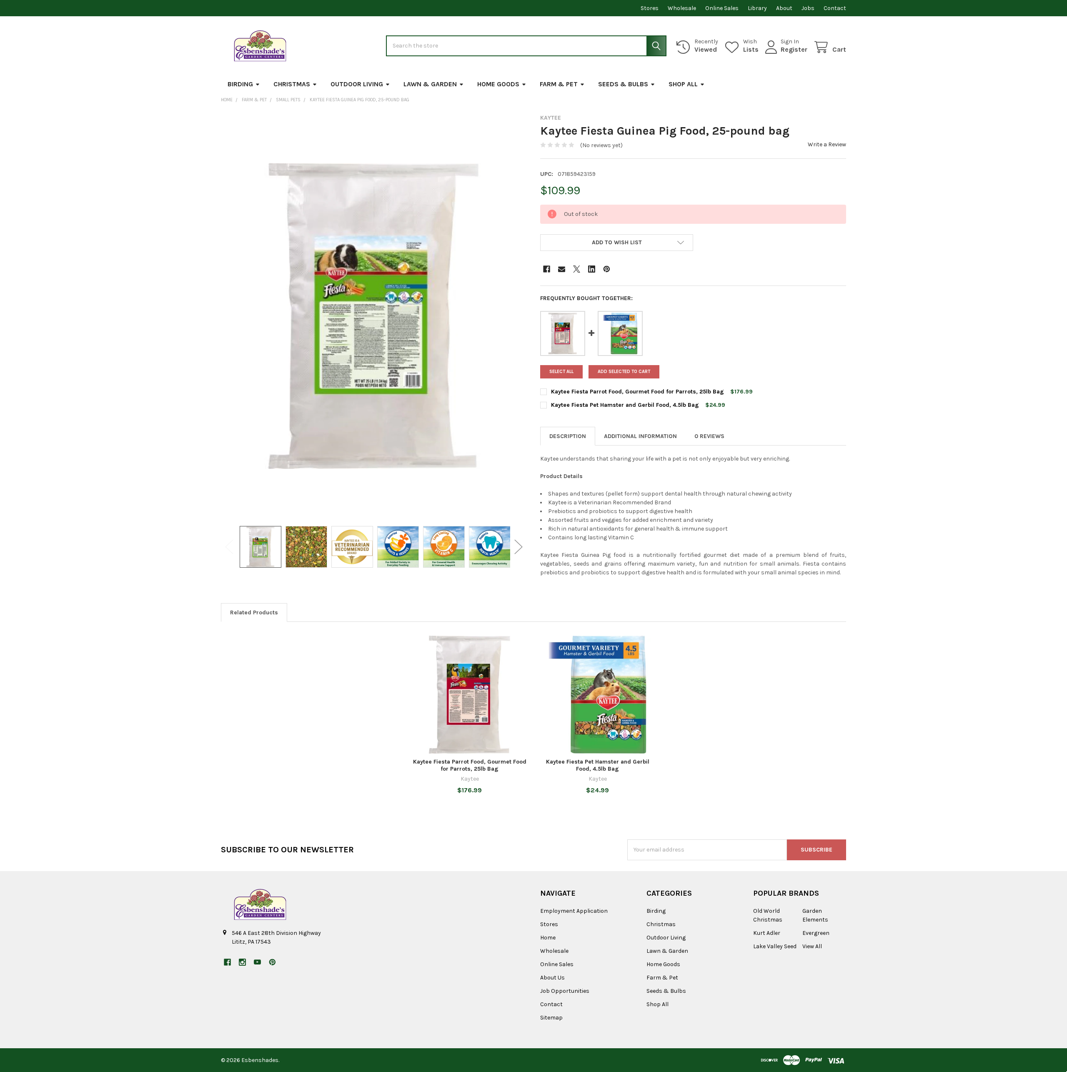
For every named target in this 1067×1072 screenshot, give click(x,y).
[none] (374, 315)
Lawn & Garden (430, 84)
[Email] (561, 269)
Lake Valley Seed (774, 946)
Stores (650, 8)
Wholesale (682, 8)
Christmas (291, 84)
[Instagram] (242, 962)
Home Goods (498, 84)
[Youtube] (257, 962)
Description (567, 436)
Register (794, 49)
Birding (240, 84)
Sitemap (551, 1017)
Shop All (683, 84)
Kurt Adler (766, 933)
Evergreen (815, 933)
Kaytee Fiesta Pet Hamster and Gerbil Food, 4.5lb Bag (625, 404)
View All (812, 946)
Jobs (808, 8)
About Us (552, 977)
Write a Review (827, 144)
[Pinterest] (606, 269)
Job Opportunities (564, 990)
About (784, 8)
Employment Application (574, 910)
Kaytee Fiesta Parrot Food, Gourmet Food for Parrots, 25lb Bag (637, 391)
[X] (576, 269)
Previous (229, 547)
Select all (561, 371)
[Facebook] (546, 269)
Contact (835, 8)
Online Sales (722, 8)
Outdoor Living (357, 84)
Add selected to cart (624, 371)
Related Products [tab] (254, 612)
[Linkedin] (591, 269)
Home (548, 937)
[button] (616, 242)
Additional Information (640, 436)
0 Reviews (709, 436)
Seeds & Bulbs (623, 84)
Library (757, 8)
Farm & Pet (559, 84)
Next (518, 547)
